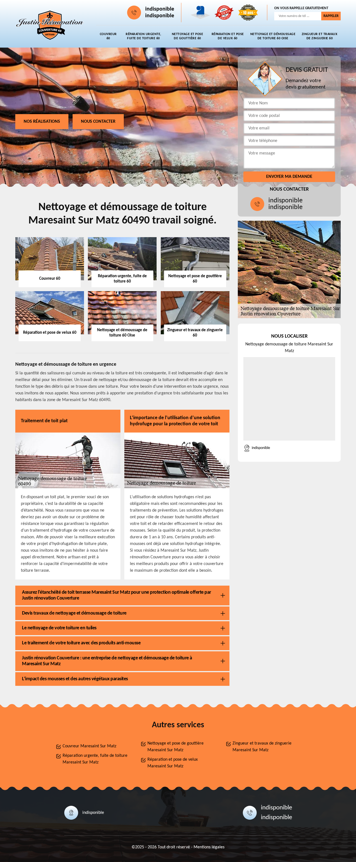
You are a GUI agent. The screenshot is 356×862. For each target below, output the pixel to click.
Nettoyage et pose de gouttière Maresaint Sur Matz (175, 746)
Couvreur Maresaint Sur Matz (89, 746)
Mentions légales (209, 847)
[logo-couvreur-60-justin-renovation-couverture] (50, 25)
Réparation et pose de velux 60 (228, 36)
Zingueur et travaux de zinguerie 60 (320, 36)
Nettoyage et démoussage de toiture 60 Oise (273, 36)
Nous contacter (98, 121)
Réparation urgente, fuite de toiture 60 (143, 36)
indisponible (159, 9)
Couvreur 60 (108, 36)
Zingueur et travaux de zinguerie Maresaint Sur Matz (262, 746)
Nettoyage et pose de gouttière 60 (187, 36)
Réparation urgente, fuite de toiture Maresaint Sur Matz (95, 759)
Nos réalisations (42, 121)
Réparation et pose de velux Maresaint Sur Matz (172, 762)
